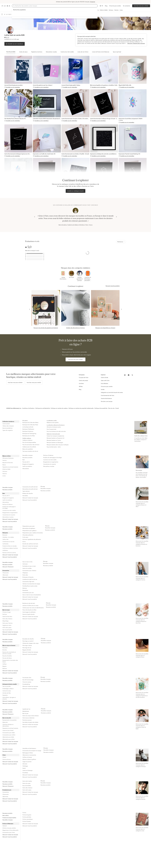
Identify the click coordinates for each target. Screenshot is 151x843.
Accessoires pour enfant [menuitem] (9, 735)
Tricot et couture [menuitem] (26, 682)
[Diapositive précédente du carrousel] (34, 217)
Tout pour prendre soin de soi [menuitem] (30, 451)
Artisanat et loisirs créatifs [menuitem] (10, 684)
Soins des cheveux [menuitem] (7, 618)
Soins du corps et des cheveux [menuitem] (30, 715)
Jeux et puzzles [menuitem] (7, 686)
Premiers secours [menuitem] (27, 720)
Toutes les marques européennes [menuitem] (55, 436)
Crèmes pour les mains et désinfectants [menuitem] (33, 607)
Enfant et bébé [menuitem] (6, 469)
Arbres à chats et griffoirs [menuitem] (29, 759)
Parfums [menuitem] (5, 614)
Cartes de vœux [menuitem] (7, 690)
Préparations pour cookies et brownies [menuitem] (32, 532)
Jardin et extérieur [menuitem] (27, 466)
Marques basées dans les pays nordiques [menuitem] (58, 444)
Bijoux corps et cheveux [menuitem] (9, 645)
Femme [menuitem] (5, 460)
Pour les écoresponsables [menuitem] (29, 442)
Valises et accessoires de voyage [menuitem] (31, 583)
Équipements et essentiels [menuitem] (10, 720)
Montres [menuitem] (24, 588)
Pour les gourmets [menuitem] (51, 429)
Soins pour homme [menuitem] (7, 623)
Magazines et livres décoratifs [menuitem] (10, 830)
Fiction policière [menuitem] (26, 817)
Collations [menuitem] (5, 550)
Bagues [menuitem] (4, 666)
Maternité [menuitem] (5, 722)
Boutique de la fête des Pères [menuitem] (30, 424)
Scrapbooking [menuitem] (26, 684)
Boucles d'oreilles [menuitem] (7, 655)
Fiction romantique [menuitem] (27, 819)
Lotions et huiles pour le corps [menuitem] (30, 605)
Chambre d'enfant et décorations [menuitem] (8, 725)
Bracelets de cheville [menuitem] (28, 638)
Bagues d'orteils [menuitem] (26, 650)
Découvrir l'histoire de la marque (136, 43)
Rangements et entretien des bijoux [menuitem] (10, 661)
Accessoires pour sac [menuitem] (28, 592)
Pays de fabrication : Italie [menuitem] (54, 447)
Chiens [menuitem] (4, 757)
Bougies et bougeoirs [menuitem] (28, 464)
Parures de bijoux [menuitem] (7, 658)
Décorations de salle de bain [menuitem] (30, 489)
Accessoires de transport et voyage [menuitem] (31, 750)
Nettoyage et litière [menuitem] (27, 752)
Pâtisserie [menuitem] (5, 532)
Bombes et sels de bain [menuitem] (28, 603)
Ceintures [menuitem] (25, 564)
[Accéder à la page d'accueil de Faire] (6, 6)
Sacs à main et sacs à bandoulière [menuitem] (31, 594)
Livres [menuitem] (4, 475)
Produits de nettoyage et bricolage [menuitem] (52, 457)
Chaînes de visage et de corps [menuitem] (30, 643)
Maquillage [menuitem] (5, 621)
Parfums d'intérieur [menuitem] (48, 455)
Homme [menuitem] (5, 473)
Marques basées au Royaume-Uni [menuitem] (55, 438)
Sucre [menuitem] (24, 541)
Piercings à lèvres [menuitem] (27, 645)
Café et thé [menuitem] (5, 539)
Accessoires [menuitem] (6, 570)
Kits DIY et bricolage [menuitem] (27, 679)
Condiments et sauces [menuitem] (8, 541)
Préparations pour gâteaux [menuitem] (29, 530)
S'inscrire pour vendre (115, 5)
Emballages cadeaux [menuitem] (8, 688)
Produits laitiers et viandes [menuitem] (10, 546)
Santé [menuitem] (24, 768)
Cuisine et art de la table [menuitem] (49, 459)
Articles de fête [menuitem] (7, 693)
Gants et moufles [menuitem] (27, 568)
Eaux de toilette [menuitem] (26, 785)
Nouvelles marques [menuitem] (27, 455)
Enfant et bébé (104, 10)
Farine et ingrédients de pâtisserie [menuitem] (31, 539)
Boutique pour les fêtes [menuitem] (28, 435)
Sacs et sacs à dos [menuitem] (27, 561)
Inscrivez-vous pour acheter (141, 5)
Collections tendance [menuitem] (8, 421)
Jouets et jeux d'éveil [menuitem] (8, 730)
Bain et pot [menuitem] (25, 713)
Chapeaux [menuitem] (25, 572)
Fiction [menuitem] (24, 812)
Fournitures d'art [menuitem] (26, 677)
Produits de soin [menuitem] (7, 790)
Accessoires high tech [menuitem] (28, 581)
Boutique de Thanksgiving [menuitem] (29, 433)
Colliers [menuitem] (5, 664)
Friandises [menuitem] (25, 772)
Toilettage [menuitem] (25, 766)
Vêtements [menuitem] (5, 575)
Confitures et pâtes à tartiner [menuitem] (10, 548)
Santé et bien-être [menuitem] (7, 616)
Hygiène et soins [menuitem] (7, 625)
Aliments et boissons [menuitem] (8, 458)
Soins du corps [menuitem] (26, 783)
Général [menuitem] (5, 825)
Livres (121, 10)
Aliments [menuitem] (24, 763)
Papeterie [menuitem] (5, 695)
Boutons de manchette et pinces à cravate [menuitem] (9, 652)
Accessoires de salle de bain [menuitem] (30, 486)
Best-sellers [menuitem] (6, 815)
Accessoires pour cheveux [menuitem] (29, 570)
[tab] (10, 52)
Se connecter (126, 5)
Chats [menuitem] (4, 755)
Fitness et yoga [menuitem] (7, 612)
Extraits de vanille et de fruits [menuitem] (30, 543)
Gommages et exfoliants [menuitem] (28, 612)
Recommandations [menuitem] (7, 428)
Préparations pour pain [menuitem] (28, 526)
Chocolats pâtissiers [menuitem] (27, 535)
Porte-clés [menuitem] (25, 575)
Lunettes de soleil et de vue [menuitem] (29, 579)
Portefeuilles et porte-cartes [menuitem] (29, 586)
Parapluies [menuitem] (25, 590)
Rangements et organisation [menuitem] (50, 462)
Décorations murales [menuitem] (48, 466)
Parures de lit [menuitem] (25, 462)
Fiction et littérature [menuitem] (8, 823)
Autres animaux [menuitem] (7, 759)
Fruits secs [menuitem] (25, 537)
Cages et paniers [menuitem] (26, 761)
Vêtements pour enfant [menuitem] (9, 739)
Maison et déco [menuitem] (7, 456)
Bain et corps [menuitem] (6, 610)
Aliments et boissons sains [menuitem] (54, 427)
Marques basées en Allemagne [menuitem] (55, 442)
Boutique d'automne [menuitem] (27, 431)
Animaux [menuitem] (5, 471)
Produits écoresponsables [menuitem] (9, 817)
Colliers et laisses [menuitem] (27, 757)
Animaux (111, 10)
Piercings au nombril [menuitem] (27, 641)
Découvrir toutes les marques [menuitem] (10, 519)
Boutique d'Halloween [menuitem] (28, 429)
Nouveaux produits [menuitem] (27, 457)
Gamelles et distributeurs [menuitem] (29, 748)
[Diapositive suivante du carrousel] (116, 217)
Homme (116, 10)
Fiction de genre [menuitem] (26, 814)
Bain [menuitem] (23, 459)
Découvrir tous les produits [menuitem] (10, 521)
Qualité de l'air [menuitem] (26, 709)
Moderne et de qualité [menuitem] (52, 422)
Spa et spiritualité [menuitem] (7, 629)
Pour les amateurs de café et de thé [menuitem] (56, 431)
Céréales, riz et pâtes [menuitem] (8, 537)
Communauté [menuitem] (6, 423)
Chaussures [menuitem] (6, 572)
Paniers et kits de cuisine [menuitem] (9, 552)
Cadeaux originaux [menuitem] (27, 440)
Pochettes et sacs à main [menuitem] (29, 566)
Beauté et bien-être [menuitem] (8, 462)
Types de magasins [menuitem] (8, 430)
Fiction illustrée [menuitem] (26, 821)
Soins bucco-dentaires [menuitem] (28, 718)
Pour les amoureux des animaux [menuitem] (30, 444)
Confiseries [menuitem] (5, 543)
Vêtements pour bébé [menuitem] (8, 737)
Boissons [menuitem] (5, 535)
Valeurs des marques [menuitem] (8, 426)
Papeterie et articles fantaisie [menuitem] (10, 467)
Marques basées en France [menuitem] (54, 440)
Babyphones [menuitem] (25, 711)
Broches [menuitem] (5, 650)
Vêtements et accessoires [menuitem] (29, 755)
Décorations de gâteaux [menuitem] (28, 528)
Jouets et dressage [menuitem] (27, 770)
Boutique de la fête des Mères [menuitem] (30, 422)
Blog (106, 5)
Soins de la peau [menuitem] (7, 627)
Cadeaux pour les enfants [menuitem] (29, 446)
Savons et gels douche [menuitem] (28, 614)
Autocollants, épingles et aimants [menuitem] (9, 698)
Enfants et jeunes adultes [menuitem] (9, 828)
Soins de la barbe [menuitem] (27, 781)
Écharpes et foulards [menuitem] (27, 577)
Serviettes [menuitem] (25, 495)
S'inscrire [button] (92, 1)
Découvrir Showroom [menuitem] (8, 566)
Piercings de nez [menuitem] (26, 647)
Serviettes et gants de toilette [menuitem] (30, 722)
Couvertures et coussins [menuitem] (49, 464)
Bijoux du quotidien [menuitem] (27, 449)
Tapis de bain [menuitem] (26, 491)
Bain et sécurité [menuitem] (7, 718)
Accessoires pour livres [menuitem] (9, 832)
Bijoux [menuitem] (4, 464)
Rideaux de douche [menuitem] (27, 493)
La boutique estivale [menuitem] (27, 427)
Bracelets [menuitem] (5, 647)
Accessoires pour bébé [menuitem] (9, 732)
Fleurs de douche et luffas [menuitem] (29, 610)
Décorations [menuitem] (25, 468)
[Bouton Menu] (2, 14)
